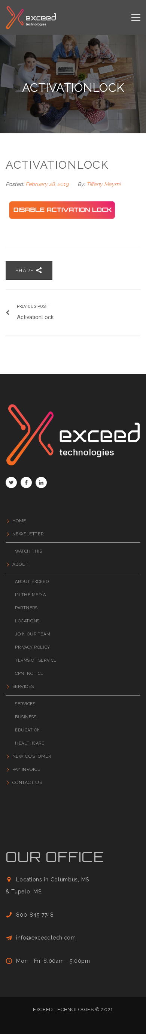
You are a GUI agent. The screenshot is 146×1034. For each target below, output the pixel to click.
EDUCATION (28, 730)
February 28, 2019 (47, 184)
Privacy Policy (32, 647)
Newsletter (27, 533)
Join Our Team (32, 634)
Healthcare (30, 743)
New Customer (31, 756)
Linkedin (41, 482)
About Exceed (32, 581)
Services (23, 686)
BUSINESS (25, 717)
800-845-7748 (35, 915)
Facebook (26, 482)
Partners (26, 607)
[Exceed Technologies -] (31, 17)
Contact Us (27, 782)
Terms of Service (36, 660)
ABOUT (20, 564)
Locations (27, 621)
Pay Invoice (26, 769)
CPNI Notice (29, 673)
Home (19, 520)
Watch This (28, 551)
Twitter (11, 482)
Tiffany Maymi (103, 184)
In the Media (30, 594)
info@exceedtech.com (46, 938)
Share (25, 270)
